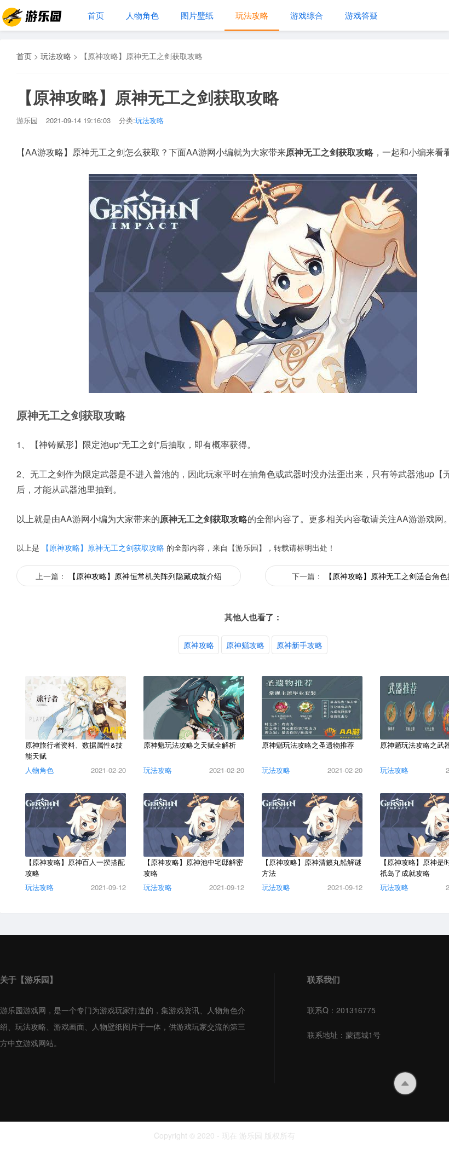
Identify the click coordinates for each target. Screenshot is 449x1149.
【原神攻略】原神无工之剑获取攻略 (103, 547)
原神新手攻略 (300, 644)
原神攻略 (198, 644)
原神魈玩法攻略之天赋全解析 (189, 745)
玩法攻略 (251, 15)
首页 (96, 15)
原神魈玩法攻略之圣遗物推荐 (308, 745)
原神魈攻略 (245, 644)
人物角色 (142, 15)
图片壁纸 (197, 15)
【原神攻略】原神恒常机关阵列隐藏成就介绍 (145, 575)
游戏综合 (306, 15)
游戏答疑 (361, 15)
